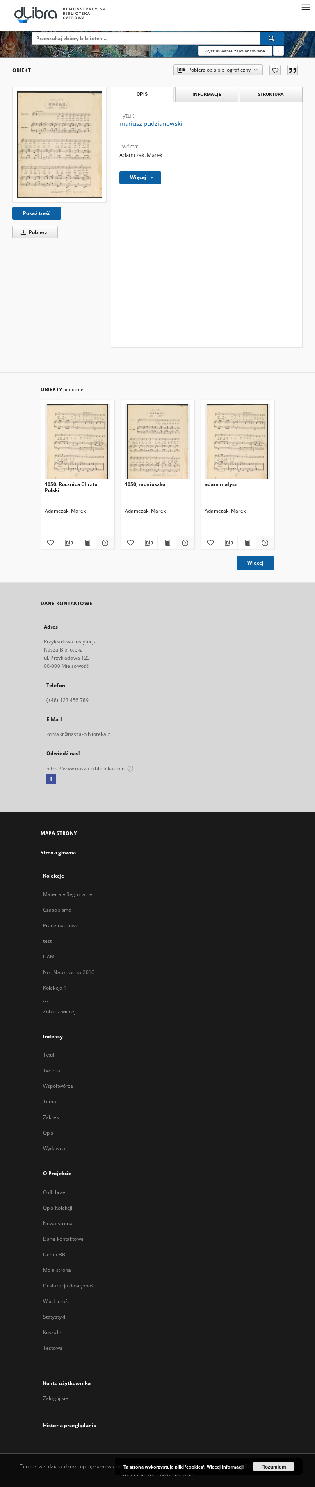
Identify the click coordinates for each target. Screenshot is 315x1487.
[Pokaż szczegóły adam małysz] (264, 543)
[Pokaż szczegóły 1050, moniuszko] (184, 543)
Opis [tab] (142, 94)
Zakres (51, 1117)
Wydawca (54, 1148)
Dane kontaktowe (63, 1238)
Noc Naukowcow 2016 (68, 972)
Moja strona (57, 1270)
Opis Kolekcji (58, 1207)
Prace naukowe (61, 925)
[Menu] (305, 6)
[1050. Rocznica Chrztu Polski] (77, 442)
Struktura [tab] (271, 94)
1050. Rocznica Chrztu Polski (71, 487)
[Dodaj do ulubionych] (275, 70)
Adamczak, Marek (140, 155)
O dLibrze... (56, 1192)
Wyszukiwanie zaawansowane (235, 51)
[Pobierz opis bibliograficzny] (68, 543)
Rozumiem (273, 1466)
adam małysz (221, 484)
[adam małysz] (237, 442)
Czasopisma (57, 909)
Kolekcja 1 (54, 987)
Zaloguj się (55, 1398)
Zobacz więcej (59, 1011)
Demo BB (54, 1254)
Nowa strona (58, 1223)
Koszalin (52, 1332)
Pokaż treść (36, 213)
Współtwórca (58, 1086)
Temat (50, 1101)
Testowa (53, 1347)
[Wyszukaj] (272, 38)
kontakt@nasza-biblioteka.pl (79, 734)
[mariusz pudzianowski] (59, 144)
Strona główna (58, 852)
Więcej (255, 562)
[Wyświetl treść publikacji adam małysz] (247, 543)
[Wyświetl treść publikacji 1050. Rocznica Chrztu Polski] (87, 543)
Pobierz (37, 232)
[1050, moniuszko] (157, 442)
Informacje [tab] (206, 94)
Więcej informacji (225, 1467)
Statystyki (54, 1316)
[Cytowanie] (292, 70)
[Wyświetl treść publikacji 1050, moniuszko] (167, 543)
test (47, 941)
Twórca (51, 1070)
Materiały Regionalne (67, 894)
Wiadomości (57, 1301)
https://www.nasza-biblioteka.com (86, 768)
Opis (48, 1132)
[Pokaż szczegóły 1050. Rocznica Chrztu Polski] (104, 543)
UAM (49, 956)
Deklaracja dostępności (70, 1285)
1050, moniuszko (145, 484)
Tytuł (49, 1054)
